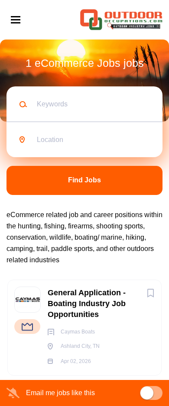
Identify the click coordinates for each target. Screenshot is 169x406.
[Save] (150, 293)
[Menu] (15, 19)
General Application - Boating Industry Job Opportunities (87, 303)
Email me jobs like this (60, 392)
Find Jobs (84, 180)
